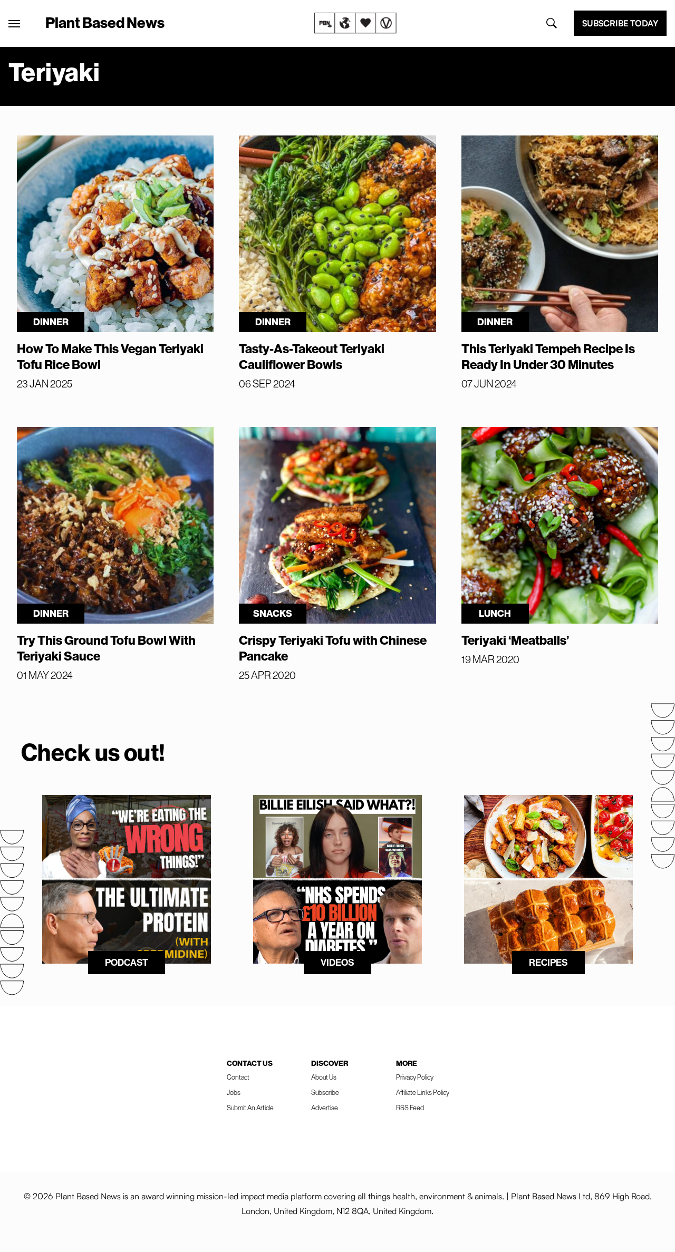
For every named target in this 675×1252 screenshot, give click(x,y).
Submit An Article (250, 1107)
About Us (323, 1077)
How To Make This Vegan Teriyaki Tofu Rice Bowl (110, 356)
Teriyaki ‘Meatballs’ (515, 640)
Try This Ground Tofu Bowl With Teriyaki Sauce (106, 648)
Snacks (272, 613)
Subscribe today (620, 23)
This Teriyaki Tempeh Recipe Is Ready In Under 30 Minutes (548, 356)
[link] (355, 23)
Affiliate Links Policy (422, 1092)
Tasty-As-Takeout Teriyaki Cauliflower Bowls (311, 356)
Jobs (233, 1092)
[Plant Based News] (14, 24)
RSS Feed (410, 1107)
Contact (238, 1077)
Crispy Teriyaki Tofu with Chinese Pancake (333, 648)
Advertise (324, 1107)
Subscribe (325, 1092)
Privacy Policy (414, 1077)
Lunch (495, 613)
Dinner (51, 322)
